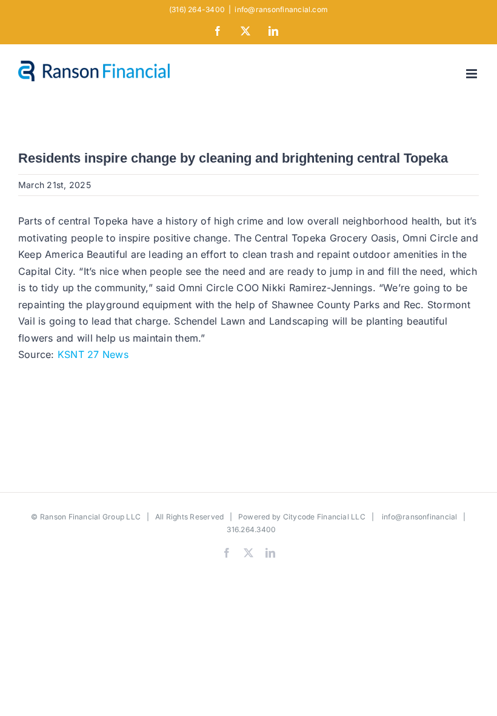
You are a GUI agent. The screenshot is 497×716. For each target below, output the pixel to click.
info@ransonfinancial (420, 516)
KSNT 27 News (93, 354)
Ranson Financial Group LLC (90, 516)
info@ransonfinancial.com (281, 9)
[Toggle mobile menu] (472, 73)
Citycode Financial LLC (324, 516)
